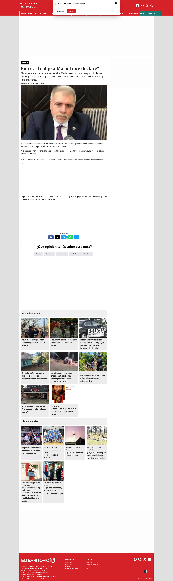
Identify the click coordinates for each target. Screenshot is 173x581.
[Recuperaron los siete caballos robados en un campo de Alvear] (64, 328)
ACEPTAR (71, 11)
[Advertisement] (64, 180)
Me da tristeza (62, 254)
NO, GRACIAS (60, 11)
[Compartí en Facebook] (51, 237)
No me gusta (49, 254)
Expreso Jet (89, 562)
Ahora (23, 13)
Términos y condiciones (71, 568)
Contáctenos (68, 564)
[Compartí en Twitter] (57, 237)
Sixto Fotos (89, 566)
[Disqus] (64, 285)
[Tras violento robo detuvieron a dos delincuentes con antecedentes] (93, 361)
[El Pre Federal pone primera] (53, 435)
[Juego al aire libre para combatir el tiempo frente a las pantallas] (97, 435)
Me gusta (38, 254)
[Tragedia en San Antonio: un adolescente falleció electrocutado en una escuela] (35, 361)
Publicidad (67, 566)
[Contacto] (149, 559)
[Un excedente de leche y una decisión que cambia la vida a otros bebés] (31, 471)
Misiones (43, 13)
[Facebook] (137, 5)
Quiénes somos (69, 562)
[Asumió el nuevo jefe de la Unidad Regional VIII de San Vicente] (35, 328)
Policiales (32, 13)
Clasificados (132, 13)
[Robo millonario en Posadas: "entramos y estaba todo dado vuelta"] (35, 394)
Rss (87, 568)
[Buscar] (158, 13)
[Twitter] (147, 5)
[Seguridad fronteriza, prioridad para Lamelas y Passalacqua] (53, 471)
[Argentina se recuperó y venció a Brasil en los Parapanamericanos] (31, 435)
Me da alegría (75, 254)
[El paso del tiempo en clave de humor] (75, 435)
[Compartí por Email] (64, 237)
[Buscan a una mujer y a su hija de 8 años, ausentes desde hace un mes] (64, 394)
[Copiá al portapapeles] (76, 237)
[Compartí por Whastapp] (70, 237)
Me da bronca (87, 254)
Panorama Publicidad (92, 564)
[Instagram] (142, 5)
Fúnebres (121, 13)
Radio (142, 13)
